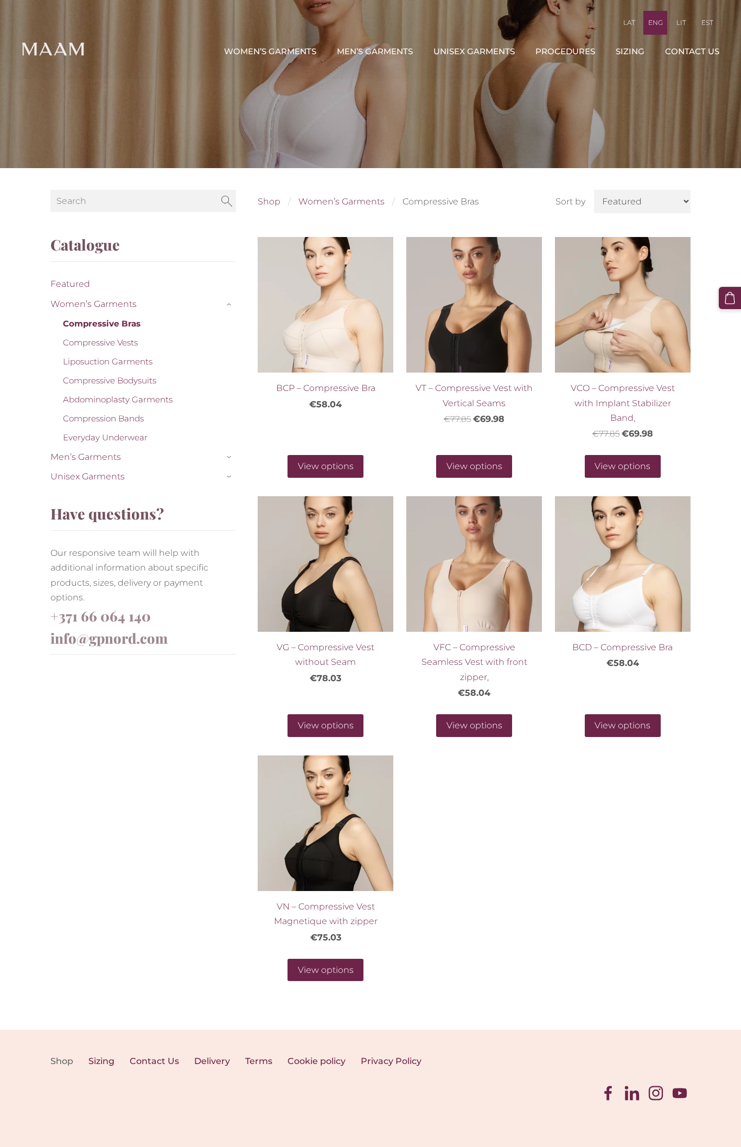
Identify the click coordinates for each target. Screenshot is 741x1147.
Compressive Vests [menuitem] (100, 342)
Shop (269, 201)
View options (326, 466)
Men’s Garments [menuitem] (375, 51)
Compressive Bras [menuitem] (101, 323)
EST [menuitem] (707, 22)
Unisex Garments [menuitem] (474, 51)
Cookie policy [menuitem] (317, 1061)
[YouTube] (680, 1093)
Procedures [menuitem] (565, 51)
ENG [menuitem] (655, 22)
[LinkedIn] (632, 1093)
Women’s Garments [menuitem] (270, 51)
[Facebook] (608, 1093)
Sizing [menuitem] (630, 51)
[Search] (226, 201)
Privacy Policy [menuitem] (391, 1061)
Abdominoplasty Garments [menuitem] (118, 399)
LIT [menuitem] (681, 22)
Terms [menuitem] (258, 1061)
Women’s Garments (341, 201)
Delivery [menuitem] (212, 1061)
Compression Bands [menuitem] (103, 418)
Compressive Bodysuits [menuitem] (109, 380)
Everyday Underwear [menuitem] (105, 437)
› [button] (230, 304)
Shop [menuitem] (61, 1061)
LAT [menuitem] (629, 22)
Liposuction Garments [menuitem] (107, 361)
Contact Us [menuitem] (692, 51)
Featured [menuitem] (70, 284)
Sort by (570, 201)
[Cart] (730, 298)
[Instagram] (656, 1093)
